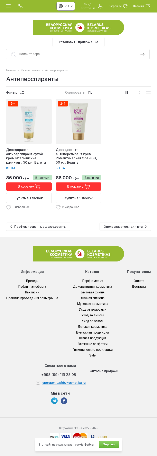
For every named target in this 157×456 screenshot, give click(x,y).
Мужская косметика (92, 304)
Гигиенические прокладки (93, 350)
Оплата (139, 281)
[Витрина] (127, 92)
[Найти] (142, 54)
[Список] (138, 92)
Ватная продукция (92, 338)
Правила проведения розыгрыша (32, 298)
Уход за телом (92, 321)
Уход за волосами (92, 309)
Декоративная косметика (92, 287)
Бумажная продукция (92, 332)
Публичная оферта (32, 287)
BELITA (10, 168)
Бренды (32, 281)
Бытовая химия (92, 292)
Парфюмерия (92, 281)
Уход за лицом (92, 315)
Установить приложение (78, 42)
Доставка (139, 287)
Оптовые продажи (104, 371)
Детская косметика (92, 327)
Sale (92, 355)
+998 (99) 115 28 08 (58, 374)
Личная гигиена (92, 298)
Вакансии (32, 292)
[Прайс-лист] (148, 92)
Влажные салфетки (93, 344)
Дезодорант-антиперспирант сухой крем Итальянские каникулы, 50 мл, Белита (26, 156)
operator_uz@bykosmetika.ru (64, 383)
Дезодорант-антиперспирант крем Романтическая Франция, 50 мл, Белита (76, 156)
